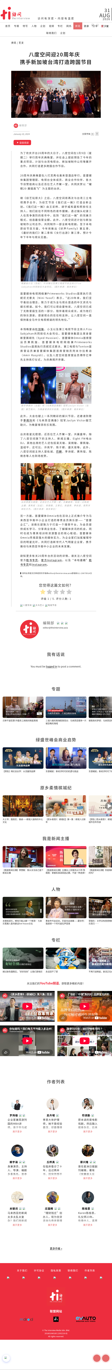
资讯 (77, 26)
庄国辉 (49, 1208)
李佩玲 (28, 420)
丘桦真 (51, 1162)
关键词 (14, 1208)
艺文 (21, 42)
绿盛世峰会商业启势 (56, 740)
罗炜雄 (14, 1115)
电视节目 (52, 605)
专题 (16, 26)
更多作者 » (56, 1248)
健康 (86, 26)
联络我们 (51, 33)
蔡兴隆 (84, 1162)
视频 (51, 26)
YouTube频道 (49, 983)
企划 (43, 26)
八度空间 (27, 605)
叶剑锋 (39, 329)
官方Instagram (51, 560)
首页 (7, 26)
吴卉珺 (51, 1115)
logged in (51, 666)
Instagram (39, 564)
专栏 (60, 26)
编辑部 (22, 125)
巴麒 (59, 451)
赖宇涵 (14, 1162)
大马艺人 (40, 605)
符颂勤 (86, 1115)
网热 (69, 26)
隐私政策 (56, 1270)
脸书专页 (32, 560)
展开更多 (17, 1131)
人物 (34, 26)
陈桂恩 (86, 1208)
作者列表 (90, 1270)
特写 (25, 26)
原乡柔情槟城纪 (56, 788)
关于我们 (22, 1270)
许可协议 (39, 1270)
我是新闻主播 (56, 838)
